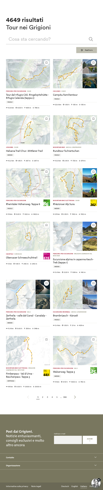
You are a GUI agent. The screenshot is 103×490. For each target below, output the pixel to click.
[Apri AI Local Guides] (95, 482)
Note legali (36, 486)
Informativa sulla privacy (17, 486)
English (74, 486)
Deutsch (65, 486)
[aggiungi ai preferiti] (46, 62)
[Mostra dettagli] (99, 479)
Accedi (90, 440)
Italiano (83, 486)
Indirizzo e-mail (59, 434)
